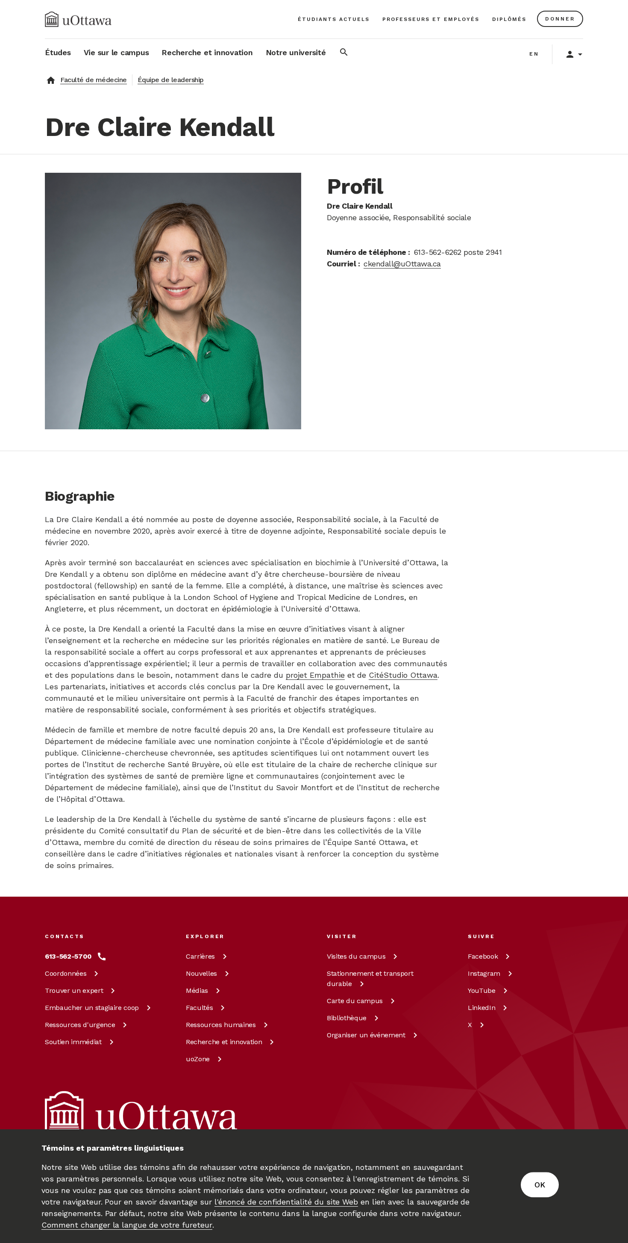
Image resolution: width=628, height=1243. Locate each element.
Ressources (80, 1025)
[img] (78, 19)
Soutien (73, 1042)
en (534, 54)
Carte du (355, 1001)
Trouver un (74, 990)
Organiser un (366, 1035)
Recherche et (224, 1042)
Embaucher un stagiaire (92, 1008)
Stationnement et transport (370, 978)
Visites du (356, 956)
